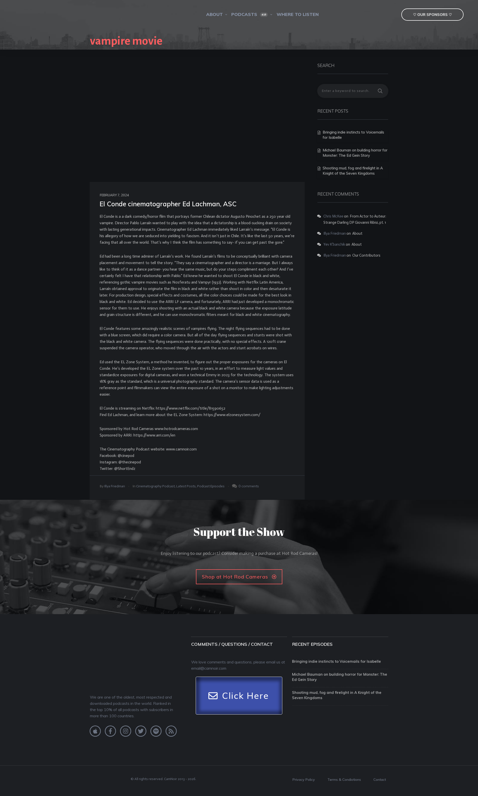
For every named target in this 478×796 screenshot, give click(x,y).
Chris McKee (333, 216)
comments (250, 486)
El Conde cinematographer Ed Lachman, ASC (168, 204)
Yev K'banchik (334, 244)
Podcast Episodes (211, 486)
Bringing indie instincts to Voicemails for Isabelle (336, 661)
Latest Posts (186, 486)
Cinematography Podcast (155, 486)
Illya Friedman (114, 486)
